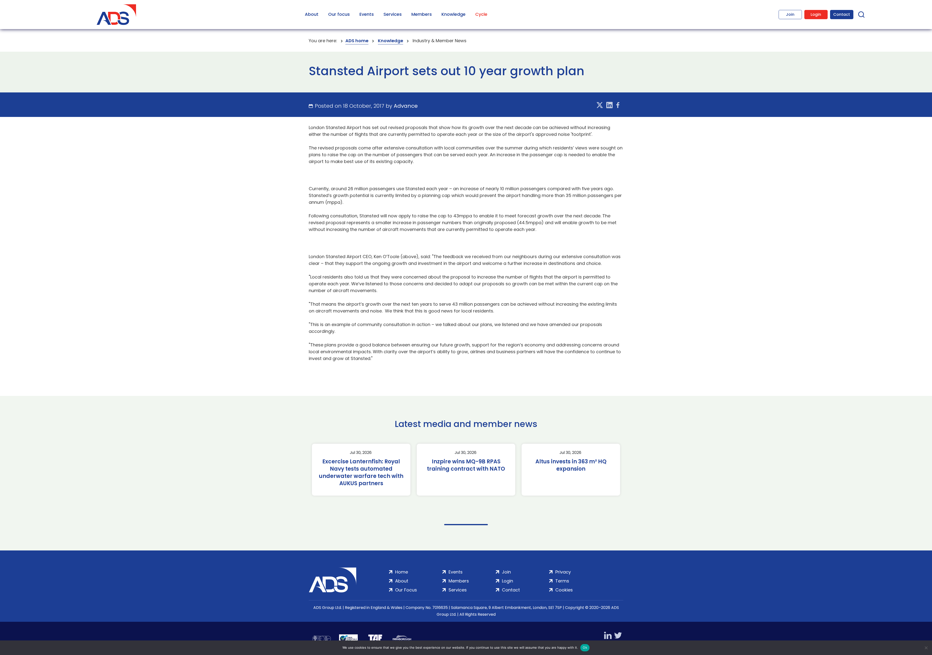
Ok (585, 647)
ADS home (356, 41)
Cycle (481, 14)
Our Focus (406, 590)
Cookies (564, 590)
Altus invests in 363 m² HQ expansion (571, 465)
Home (401, 572)
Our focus (339, 14)
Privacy (563, 572)
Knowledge (453, 14)
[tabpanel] (361, 470)
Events (366, 14)
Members (421, 14)
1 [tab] (466, 524)
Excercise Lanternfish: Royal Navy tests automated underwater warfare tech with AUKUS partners (361, 472)
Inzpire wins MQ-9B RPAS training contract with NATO (466, 465)
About (311, 14)
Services (392, 14)
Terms (562, 581)
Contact (841, 14)
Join (790, 14)
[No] (926, 647)
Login (816, 14)
